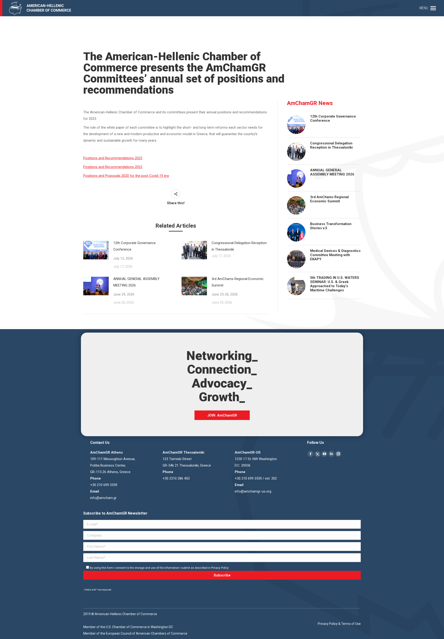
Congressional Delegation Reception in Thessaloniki (239, 246)
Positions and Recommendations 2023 (112, 158)
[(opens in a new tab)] (96, 250)
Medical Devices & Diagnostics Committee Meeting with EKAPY (335, 255)
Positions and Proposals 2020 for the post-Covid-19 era (126, 176)
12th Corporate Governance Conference (134, 251)
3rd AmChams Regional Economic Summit (238, 286)
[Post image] (194, 250)
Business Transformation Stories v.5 (331, 226)
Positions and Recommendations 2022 (112, 167)
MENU (423, 8)
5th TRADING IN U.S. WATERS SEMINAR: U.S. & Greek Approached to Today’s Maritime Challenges (334, 284)
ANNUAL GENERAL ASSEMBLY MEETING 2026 (136, 286)
